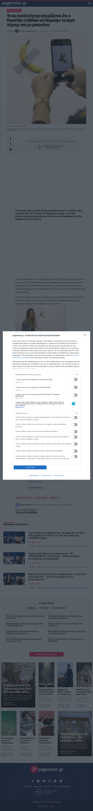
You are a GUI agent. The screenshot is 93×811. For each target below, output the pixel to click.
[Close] (86, 336)
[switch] (75, 379)
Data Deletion (34, 475)
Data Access (46, 475)
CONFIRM (30, 467)
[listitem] (46, 374)
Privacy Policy (59, 475)
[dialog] (46, 405)
